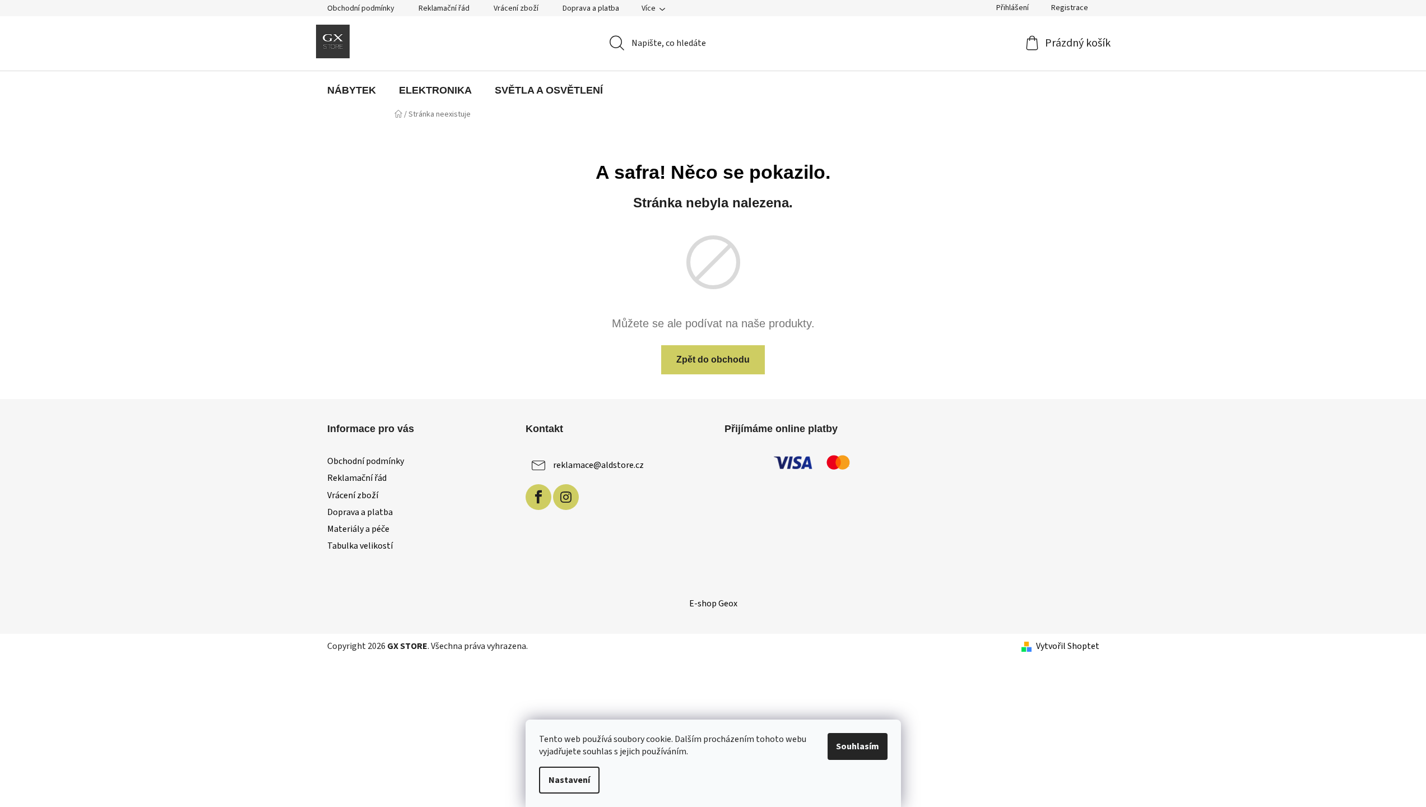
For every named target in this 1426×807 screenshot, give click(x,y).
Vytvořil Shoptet (1067, 646)
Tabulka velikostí (360, 546)
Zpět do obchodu (713, 359)
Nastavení (569, 780)
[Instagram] (566, 497)
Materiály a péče (358, 529)
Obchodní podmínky (360, 8)
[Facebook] (538, 497)
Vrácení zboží (516, 8)
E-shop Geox (713, 603)
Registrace (1069, 7)
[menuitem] (351, 90)
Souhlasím (857, 746)
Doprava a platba (591, 8)
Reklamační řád (444, 8)
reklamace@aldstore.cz (598, 465)
